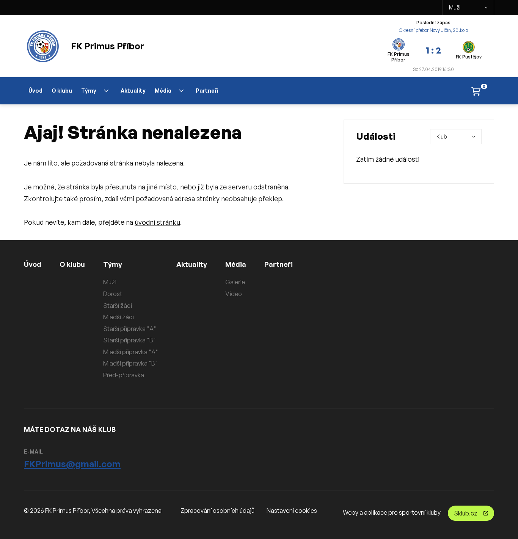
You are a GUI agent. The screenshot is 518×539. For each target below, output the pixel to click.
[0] (475, 91)
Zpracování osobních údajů (217, 510)
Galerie (235, 282)
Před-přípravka (123, 375)
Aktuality (133, 90)
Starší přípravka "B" (129, 340)
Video (233, 294)
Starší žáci (117, 305)
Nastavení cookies (292, 510)
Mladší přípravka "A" (130, 352)
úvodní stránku (157, 222)
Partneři (207, 90)
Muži (454, 7)
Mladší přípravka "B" (130, 363)
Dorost (112, 294)
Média (163, 90)
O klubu (62, 90)
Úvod (35, 90)
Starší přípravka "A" (129, 329)
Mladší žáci (118, 317)
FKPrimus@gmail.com (72, 464)
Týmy (88, 90)
